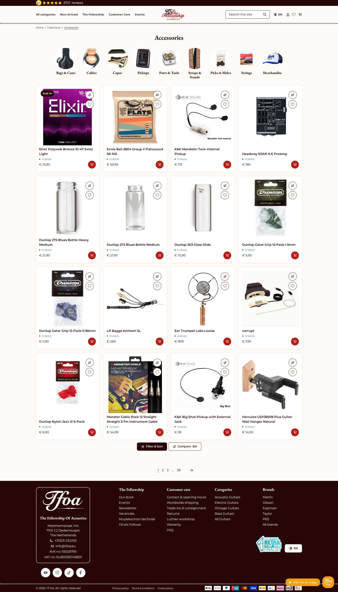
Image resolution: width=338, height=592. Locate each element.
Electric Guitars (226, 503)
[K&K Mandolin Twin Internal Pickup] (202, 129)
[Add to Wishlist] (89, 104)
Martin (268, 497)
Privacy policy (120, 588)
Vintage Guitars (227, 508)
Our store (126, 497)
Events (124, 503)
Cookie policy (165, 588)
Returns (173, 513)
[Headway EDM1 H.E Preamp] (270, 129)
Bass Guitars (224, 513)
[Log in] (287, 14)
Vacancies (126, 513)
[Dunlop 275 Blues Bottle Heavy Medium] (67, 219)
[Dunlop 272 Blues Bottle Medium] (135, 219)
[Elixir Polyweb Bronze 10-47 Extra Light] (67, 129)
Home (39, 27)
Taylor (267, 513)
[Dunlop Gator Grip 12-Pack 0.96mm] (67, 308)
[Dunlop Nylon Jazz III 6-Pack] (67, 396)
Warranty (174, 524)
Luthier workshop (181, 519)
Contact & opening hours (186, 497)
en (280, 14)
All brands (270, 524)
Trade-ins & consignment (186, 508)
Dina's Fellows (130, 524)
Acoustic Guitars (227, 497)
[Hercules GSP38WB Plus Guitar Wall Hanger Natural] (270, 396)
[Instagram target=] (57, 572)
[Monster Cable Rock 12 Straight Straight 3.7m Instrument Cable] (135, 396)
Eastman (270, 508)
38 (179, 470)
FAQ (170, 530)
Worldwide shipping (183, 503)
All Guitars (222, 519)
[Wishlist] (293, 14)
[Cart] (300, 14)
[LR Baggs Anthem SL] (135, 308)
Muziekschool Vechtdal (137, 519)
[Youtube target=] (45, 572)
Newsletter (127, 508)
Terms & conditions (143, 588)
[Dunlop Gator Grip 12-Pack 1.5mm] (270, 219)
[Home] (173, 14)
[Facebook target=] (80, 572)
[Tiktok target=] (69, 572)
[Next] (191, 470)
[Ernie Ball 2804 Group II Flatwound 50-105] (135, 129)
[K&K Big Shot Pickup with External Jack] (202, 396)
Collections (53, 27)
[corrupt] (270, 308)
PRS (266, 519)
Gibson (268, 503)
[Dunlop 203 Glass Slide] (202, 219)
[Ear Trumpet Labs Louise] (202, 308)
